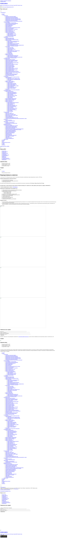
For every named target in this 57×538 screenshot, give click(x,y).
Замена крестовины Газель (10, 376)
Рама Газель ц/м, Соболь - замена (11, 114)
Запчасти (3, 478)
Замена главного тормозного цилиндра (12, 60)
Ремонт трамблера (10, 111)
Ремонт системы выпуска (9, 31)
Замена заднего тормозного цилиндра (11, 399)
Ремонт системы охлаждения (10, 32)
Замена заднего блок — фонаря (12, 95)
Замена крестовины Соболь (10, 38)
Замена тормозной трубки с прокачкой (11, 69)
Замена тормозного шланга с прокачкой (12, 68)
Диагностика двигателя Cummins (11, 16)
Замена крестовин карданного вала (12, 55)
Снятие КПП (9, 52)
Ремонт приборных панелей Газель (11, 98)
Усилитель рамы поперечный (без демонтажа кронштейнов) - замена (16, 118)
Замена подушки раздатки (11, 387)
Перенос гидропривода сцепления (12, 384)
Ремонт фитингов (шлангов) (10, 132)
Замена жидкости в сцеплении (12, 380)
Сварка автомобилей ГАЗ (9, 116)
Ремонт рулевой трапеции (11, 88)
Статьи (3, 482)
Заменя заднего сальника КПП (12, 51)
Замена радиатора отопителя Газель (11, 126)
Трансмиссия (4, 152)
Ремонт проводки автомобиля (12, 109)
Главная (3, 352)
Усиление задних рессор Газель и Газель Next (12, 89)
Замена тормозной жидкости (10, 407)
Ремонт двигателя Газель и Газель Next (12, 29)
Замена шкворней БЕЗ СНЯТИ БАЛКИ (13, 78)
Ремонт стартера (9, 110)
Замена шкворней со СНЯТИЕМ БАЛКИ (13, 79)
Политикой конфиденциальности (24, 336)
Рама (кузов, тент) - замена (10, 113)
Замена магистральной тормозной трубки (12, 62)
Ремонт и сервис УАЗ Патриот (10, 120)
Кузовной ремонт (4, 155)
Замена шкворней (8, 77)
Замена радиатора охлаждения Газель (11, 127)
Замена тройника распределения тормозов (12, 71)
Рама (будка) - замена (9, 112)
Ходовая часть (6, 76)
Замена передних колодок (10, 403)
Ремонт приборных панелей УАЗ (11, 99)
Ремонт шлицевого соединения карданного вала (14, 395)
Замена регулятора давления (10, 65)
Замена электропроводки (9, 91)
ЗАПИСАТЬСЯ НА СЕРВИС (4, 146)
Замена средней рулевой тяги (11, 87)
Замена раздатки (9, 49)
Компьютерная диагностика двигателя (11, 20)
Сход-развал (9, 80)
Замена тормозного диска (9, 67)
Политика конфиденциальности (5, 489)
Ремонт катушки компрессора (10, 470)
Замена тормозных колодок (10, 70)
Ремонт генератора (10, 107)
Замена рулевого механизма (11, 83)
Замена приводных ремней (10, 474)
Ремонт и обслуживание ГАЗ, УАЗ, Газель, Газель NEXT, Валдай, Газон (11, 5)
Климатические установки (8, 124)
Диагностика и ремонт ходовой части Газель (12, 415)
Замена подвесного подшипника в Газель (12, 39)
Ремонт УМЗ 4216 (8, 26)
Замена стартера (9, 435)
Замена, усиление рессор (9, 419)
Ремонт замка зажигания (11, 447)
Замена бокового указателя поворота (13, 102)
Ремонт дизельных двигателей (10, 30)
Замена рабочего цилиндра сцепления (13, 43)
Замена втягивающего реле (11, 93)
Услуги (3, 353)
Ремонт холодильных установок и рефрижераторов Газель (14, 128)
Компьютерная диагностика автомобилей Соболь (13, 19)
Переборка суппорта (9, 411)
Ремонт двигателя (5, 151)
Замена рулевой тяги (10, 86)
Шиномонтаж (6, 139)
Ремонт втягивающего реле (11, 106)
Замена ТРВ (7, 136)
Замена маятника (10, 82)
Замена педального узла (9, 63)
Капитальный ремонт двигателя (10, 24)
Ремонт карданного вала (9, 54)
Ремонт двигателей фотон (10, 28)
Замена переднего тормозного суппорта (12, 64)
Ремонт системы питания (9, 36)
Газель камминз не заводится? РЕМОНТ (12, 23)
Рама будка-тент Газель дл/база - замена (12, 115)
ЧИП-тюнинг (6, 121)
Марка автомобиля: (3, 332)
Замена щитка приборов (11, 443)
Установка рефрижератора (10, 138)
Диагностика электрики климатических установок (13, 129)
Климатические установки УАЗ (10, 466)
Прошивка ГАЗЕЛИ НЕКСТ (10, 122)
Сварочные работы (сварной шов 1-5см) (12, 117)
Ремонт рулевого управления (10, 81)
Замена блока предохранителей (12, 431)
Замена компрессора (9, 134)
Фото (3, 480)
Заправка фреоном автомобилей (10, 130)
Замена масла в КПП (10, 48)
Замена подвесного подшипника (12, 56)
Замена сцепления (8, 40)
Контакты (3, 483)
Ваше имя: (2, 331)
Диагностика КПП (10, 47)
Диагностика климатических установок (12, 125)
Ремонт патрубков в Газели (11, 35)
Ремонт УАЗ (6, 119)
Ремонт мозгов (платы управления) (11, 135)
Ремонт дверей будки (9, 454)
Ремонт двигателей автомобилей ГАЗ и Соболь (13, 27)
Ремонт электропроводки (9, 101)
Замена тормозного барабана (10, 66)
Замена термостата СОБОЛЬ (11, 34)
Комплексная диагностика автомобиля (11, 17)
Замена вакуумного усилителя (10, 59)
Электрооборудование (7, 90)
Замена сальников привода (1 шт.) (12, 44)
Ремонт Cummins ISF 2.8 (9, 25)
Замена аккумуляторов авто (11, 92)
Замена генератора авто (11, 103)
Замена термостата (10, 372)
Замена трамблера (10, 97)
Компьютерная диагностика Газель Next (12, 356)
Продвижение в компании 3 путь (5, 491)
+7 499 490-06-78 (2, 12)
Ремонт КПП (8, 46)
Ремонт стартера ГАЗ (9, 439)
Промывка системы (9, 133)
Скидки (3, 479)
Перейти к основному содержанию (5, 0)
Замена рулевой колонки (11, 423)
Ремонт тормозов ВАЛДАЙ (10, 75)
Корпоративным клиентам (6, 481)
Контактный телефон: (4, 334)
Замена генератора (10, 94)
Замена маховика (10, 42)
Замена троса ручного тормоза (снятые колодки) (13, 72)
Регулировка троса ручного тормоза (11, 74)
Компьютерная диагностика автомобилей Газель (13, 18)
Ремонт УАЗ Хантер (9, 458)
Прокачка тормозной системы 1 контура (12, 73)
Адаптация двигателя (7, 462)
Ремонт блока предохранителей (12, 105)
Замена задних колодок (9, 61)
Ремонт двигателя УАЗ (9, 368)
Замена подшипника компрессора (11, 131)
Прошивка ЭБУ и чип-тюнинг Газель (11, 123)
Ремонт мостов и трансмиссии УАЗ (11, 57)
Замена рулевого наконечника (12, 84)
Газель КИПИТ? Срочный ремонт (11, 22)
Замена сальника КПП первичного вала (13, 50)
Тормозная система (7, 58)
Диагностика (6, 15)
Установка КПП (9, 391)
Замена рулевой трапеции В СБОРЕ (12, 85)
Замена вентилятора (9, 137)
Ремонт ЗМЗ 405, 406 (9, 364)
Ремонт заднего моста (9, 53)
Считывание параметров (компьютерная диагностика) (14, 21)
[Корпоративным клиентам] (23, 236)
